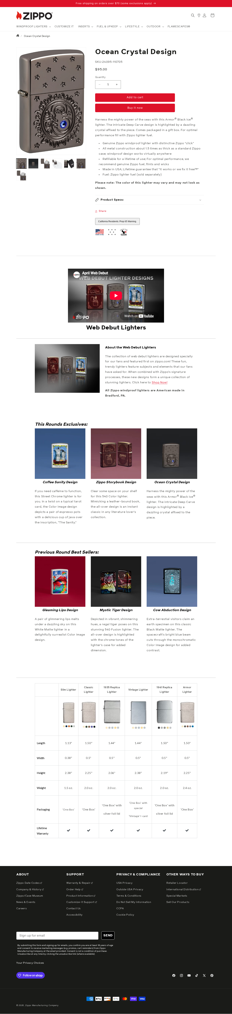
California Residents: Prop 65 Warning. (117, 221)
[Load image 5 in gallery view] (69, 163)
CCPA (120, 908)
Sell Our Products (177, 902)
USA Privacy (124, 883)
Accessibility (74, 915)
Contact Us (73, 908)
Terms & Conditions (128, 896)
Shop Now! (159, 382)
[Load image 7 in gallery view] (21, 175)
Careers (21, 908)
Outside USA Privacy (129, 889)
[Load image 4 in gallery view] (57, 163)
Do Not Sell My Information (133, 902)
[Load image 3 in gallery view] (45, 163)
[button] (33, 26)
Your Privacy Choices (30, 963)
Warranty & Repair (78, 883)
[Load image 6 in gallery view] (81, 163)
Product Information (80, 896)
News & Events (25, 902)
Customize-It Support (80, 902)
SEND (108, 935)
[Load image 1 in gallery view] (21, 163)
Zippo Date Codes (28, 883)
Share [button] (102, 211)
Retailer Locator (177, 883)
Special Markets (176, 896)
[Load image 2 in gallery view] (33, 163)
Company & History (29, 889)
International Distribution (182, 889)
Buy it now (135, 108)
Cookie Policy (125, 915)
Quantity (100, 77)
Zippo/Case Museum (29, 896)
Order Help (73, 889)
